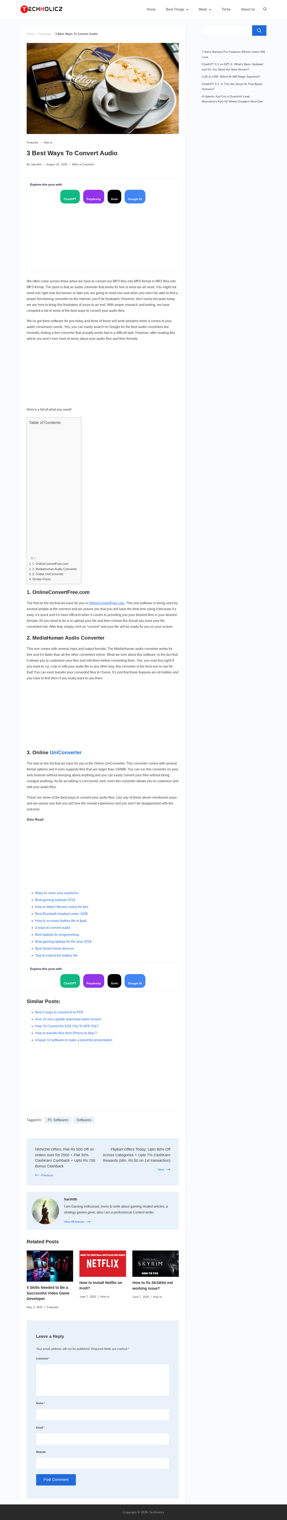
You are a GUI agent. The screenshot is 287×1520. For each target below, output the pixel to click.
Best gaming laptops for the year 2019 (63, 941)
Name (40, 1403)
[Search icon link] (263, 9)
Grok (114, 199)
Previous (47, 1175)
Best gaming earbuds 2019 (55, 900)
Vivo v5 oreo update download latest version (68, 1019)
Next (161, 1169)
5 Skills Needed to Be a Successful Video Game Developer (48, 1293)
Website (41, 1452)
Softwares (83, 1120)
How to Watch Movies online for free (61, 907)
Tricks (226, 9)
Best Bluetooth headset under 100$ (61, 914)
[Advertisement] (102, 237)
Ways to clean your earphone (56, 893)
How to (48, 142)
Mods (203, 9)
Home (151, 9)
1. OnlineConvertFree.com (50, 564)
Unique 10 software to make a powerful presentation (73, 1040)
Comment (43, 1358)
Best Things (175, 9)
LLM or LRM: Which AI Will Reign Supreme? (231, 76)
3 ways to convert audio (52, 927)
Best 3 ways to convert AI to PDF (59, 1012)
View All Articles (74, 1221)
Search (259, 30)
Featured (33, 142)
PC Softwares (58, 1120)
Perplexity (94, 199)
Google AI (135, 199)
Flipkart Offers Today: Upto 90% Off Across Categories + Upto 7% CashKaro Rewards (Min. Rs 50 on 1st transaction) (136, 1155)
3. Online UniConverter (47, 574)
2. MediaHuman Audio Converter (54, 569)
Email (40, 1427)
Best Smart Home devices (54, 948)
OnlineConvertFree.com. (107, 603)
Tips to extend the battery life (56, 955)
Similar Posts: (41, 579)
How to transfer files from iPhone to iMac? (66, 1033)
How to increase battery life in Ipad (60, 921)
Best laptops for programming (57, 934)
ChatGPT (70, 199)
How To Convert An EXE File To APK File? (67, 1026)
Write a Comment (83, 165)
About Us (248, 9)
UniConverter (66, 752)
